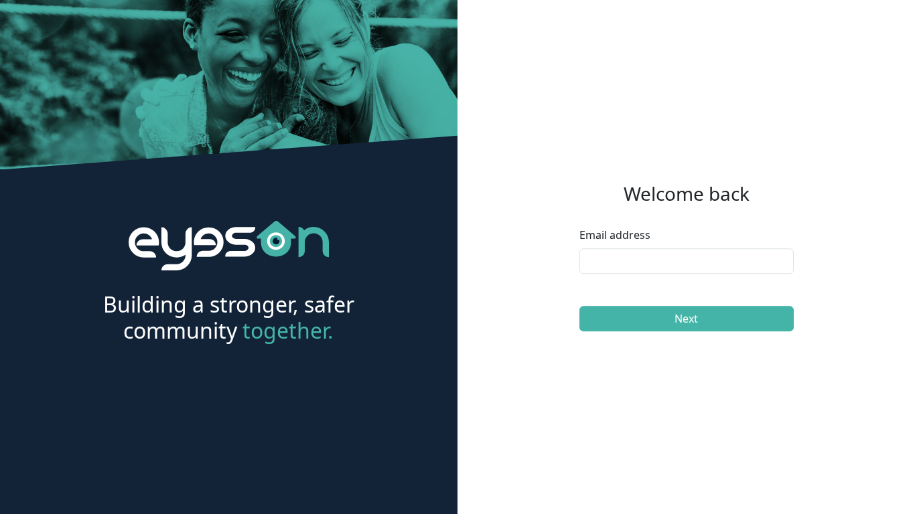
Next (686, 318)
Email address (614, 235)
